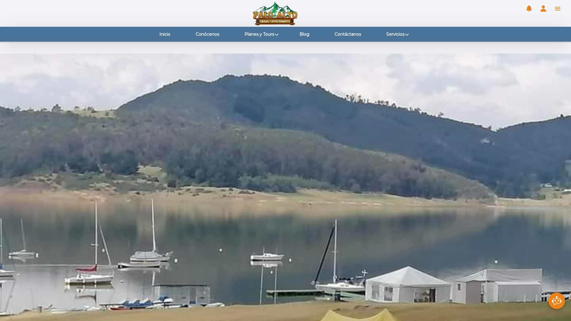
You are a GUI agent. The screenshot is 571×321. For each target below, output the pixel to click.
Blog (304, 34)
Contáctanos (348, 34)
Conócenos (207, 34)
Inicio (164, 34)
